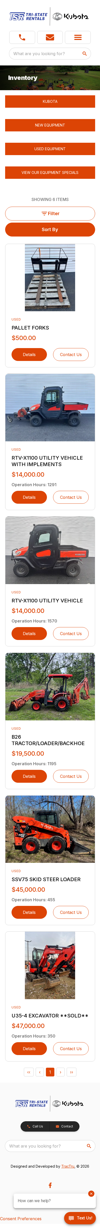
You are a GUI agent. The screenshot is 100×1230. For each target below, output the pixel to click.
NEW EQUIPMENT (50, 125)
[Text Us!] (80, 1218)
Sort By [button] (50, 229)
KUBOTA (50, 101)
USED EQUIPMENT (50, 149)
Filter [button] (53, 213)
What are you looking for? (39, 53)
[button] (22, 37)
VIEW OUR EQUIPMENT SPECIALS (50, 172)
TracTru (67, 1166)
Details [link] (29, 354)
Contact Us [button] (71, 354)
